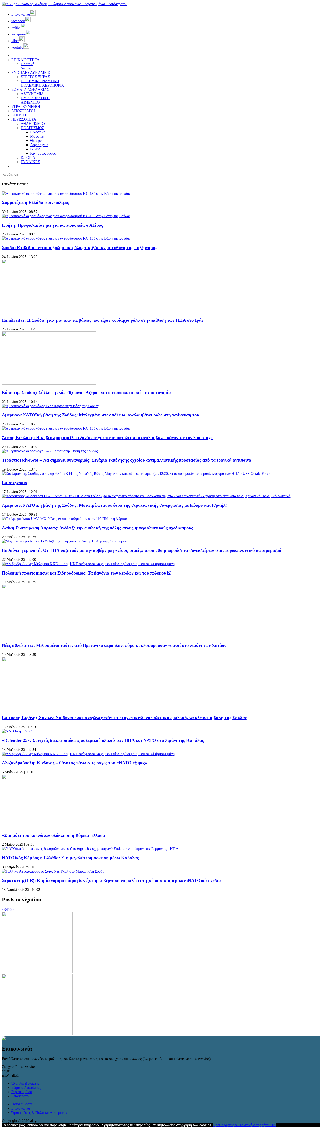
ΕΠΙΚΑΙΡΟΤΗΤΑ (25, 60)
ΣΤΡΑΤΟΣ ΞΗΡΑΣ (35, 77)
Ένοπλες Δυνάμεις (25, 1083)
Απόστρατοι (20, 1096)
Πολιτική (27, 64)
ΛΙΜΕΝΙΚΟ (30, 102)
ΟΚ (273, 1125)
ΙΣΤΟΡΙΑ (28, 158)
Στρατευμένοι (21, 1092)
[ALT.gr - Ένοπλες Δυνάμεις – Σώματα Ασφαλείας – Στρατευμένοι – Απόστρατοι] (64, 4)
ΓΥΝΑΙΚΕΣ (30, 162)
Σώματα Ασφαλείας (26, 1088)
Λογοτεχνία (39, 145)
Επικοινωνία (20, 1108)
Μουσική (37, 136)
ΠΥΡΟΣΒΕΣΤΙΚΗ (35, 98)
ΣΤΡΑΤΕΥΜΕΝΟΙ (25, 106)
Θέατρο (36, 140)
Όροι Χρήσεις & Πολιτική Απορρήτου (241, 1125)
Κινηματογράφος (43, 153)
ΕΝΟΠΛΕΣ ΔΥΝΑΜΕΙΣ (30, 72)
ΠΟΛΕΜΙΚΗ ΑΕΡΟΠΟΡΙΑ (42, 85)
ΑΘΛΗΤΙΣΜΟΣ (33, 123)
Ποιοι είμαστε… (23, 1104)
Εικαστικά (37, 132)
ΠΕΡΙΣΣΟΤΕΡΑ (23, 119)
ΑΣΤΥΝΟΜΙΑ (32, 94)
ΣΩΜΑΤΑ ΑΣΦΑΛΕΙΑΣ (30, 89)
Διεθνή (26, 68)
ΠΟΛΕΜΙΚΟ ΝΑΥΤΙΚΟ (40, 81)
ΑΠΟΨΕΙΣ (19, 115)
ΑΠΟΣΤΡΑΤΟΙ (23, 111)
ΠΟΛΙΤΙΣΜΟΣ (32, 128)
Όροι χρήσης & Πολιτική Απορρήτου (39, 1113)
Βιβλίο (35, 149)
